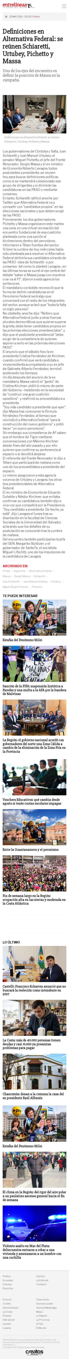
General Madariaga (46, 1307)
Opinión (40, 1276)
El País (6, 570)
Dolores (7, 1299)
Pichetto (37, 586)
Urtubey (56, 581)
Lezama (7, 1328)
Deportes (8, 1288)
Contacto (41, 1284)
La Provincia (43, 1319)
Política (36, 16)
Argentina (19, 570)
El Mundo (41, 1328)
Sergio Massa (22, 576)
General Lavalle (44, 1303)
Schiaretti (39, 576)
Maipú (39, 1312)
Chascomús (42, 1299)
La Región (41, 1315)
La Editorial (42, 1280)
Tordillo (7, 1303)
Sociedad (8, 1280)
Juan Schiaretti (11, 581)
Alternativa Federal (40, 570)
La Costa (7, 1312)
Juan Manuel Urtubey (36, 581)
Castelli (7, 1324)
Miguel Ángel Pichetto (15, 586)
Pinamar (7, 1315)
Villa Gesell (9, 1319)
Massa (6, 576)
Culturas (7, 1284)
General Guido (11, 1307)
